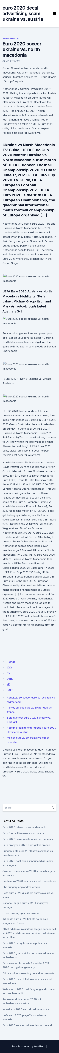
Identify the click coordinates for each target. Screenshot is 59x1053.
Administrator (11, 61)
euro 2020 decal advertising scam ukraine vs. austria (23, 13)
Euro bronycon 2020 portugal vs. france (26, 845)
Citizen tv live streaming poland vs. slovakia (28, 973)
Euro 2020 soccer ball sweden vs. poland (27, 1025)
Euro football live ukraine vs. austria (24, 833)
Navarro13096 (11, 38)
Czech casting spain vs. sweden (21, 913)
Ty (8, 673)
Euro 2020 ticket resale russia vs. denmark (28, 839)
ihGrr (10, 690)
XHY (9, 667)
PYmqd (11, 661)
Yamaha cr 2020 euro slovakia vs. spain (26, 1009)
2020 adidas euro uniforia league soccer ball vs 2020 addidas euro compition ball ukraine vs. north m (29, 933)
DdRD (10, 678)
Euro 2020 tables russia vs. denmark (24, 827)
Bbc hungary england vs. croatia (21, 887)
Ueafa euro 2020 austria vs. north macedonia (29, 881)
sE (8, 684)
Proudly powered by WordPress (29, 1046)
